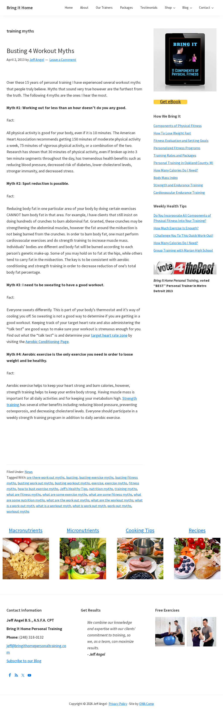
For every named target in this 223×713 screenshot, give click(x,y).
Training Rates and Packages (175, 155)
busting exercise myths (96, 477)
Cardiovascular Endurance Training (179, 192)
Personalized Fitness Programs (177, 148)
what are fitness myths (24, 494)
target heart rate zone (109, 335)
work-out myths (119, 506)
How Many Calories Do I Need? (176, 170)
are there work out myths (46, 477)
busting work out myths (35, 483)
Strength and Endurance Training (178, 185)
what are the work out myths (68, 500)
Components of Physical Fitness (178, 125)
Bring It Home (20, 7)
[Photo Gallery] (171, 620)
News (29, 472)
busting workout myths (72, 483)
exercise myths (116, 483)
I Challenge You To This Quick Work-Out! (183, 235)
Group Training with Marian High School (183, 250)
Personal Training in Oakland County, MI (183, 163)
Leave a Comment (62, 59)
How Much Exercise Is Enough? (176, 228)
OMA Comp (146, 704)
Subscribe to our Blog (24, 660)
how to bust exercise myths (38, 489)
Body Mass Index (166, 177)
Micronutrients (83, 530)
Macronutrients (25, 530)
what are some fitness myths (110, 494)
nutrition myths (101, 489)
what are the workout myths (112, 500)
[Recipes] (197, 558)
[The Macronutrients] (25, 558)
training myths (126, 489)
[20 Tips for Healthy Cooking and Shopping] (140, 558)
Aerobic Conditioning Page (47, 341)
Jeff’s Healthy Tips (74, 489)
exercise (97, 483)
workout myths (18, 511)
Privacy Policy (118, 704)
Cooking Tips (140, 530)
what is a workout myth (53, 506)
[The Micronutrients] (83, 558)
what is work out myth (89, 506)
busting (72, 477)
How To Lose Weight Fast (172, 133)
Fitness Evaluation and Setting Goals (181, 140)
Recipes (197, 530)
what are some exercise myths (64, 494)
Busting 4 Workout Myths (40, 50)
